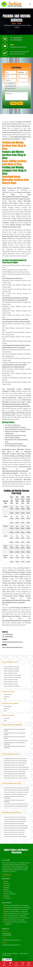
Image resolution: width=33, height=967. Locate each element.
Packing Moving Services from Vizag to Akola (14, 775)
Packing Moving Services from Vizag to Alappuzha (16, 778)
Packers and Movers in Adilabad (11, 668)
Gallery (7, 889)
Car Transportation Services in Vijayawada (17, 917)
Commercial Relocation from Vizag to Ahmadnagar (16, 825)
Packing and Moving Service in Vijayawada (17, 905)
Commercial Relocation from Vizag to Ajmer (14, 832)
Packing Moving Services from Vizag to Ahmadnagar (16, 767)
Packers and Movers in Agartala (11, 671)
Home (14, 23)
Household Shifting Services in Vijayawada (17, 909)
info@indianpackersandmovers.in (18, 47)
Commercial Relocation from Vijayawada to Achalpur (16, 787)
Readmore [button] (6, 874)
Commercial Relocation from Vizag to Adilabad (15, 819)
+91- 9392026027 (16, 40)
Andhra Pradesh (8, 694)
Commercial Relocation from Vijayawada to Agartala (16, 792)
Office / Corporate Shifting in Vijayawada (16, 911)
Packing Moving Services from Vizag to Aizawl (15, 771)
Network (7, 887)
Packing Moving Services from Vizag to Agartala (15, 763)
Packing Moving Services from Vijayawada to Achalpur (14, 730)
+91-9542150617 (7, 933)
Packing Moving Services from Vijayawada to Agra (16, 740)
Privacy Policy (9, 891)
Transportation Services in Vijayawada (15, 915)
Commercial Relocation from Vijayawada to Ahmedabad (14, 801)
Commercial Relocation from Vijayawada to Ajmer (15, 806)
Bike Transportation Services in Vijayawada (17, 913)
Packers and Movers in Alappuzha (12, 686)
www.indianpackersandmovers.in (20, 137)
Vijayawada (6, 696)
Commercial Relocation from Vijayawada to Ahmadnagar (14, 797)
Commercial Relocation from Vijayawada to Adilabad (16, 790)
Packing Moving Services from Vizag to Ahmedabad (16, 769)
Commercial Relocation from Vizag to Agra (14, 823)
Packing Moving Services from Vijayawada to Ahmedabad (14, 747)
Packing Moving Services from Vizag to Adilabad (15, 760)
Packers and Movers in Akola (11, 684)
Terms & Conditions (10, 894)
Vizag (19, 23)
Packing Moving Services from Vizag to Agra (14, 765)
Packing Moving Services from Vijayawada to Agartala (14, 737)
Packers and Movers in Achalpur (11, 666)
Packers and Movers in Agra (10, 673)
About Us (7, 883)
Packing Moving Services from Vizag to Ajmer (14, 773)
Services (7, 885)
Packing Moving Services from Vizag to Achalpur (15, 758)
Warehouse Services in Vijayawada (14, 920)
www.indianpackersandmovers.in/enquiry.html (16, 620)
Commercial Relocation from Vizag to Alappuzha (15, 836)
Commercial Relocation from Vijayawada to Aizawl (16, 804)
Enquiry (7, 896)
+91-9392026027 (7, 935)
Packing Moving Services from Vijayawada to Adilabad (14, 733)
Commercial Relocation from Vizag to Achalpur (15, 817)
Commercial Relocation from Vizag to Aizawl (14, 830)
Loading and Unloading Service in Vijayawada (17, 907)
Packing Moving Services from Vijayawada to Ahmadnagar (14, 743)
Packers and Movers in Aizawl (11, 679)
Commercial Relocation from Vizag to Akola (14, 834)
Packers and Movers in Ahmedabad (12, 677)
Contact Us (8, 898)
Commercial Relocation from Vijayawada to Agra (15, 794)
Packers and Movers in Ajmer (11, 681)
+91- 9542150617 (16, 38)
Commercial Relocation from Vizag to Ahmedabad (16, 828)
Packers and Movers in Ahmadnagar (12, 675)
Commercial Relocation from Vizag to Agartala (15, 821)
